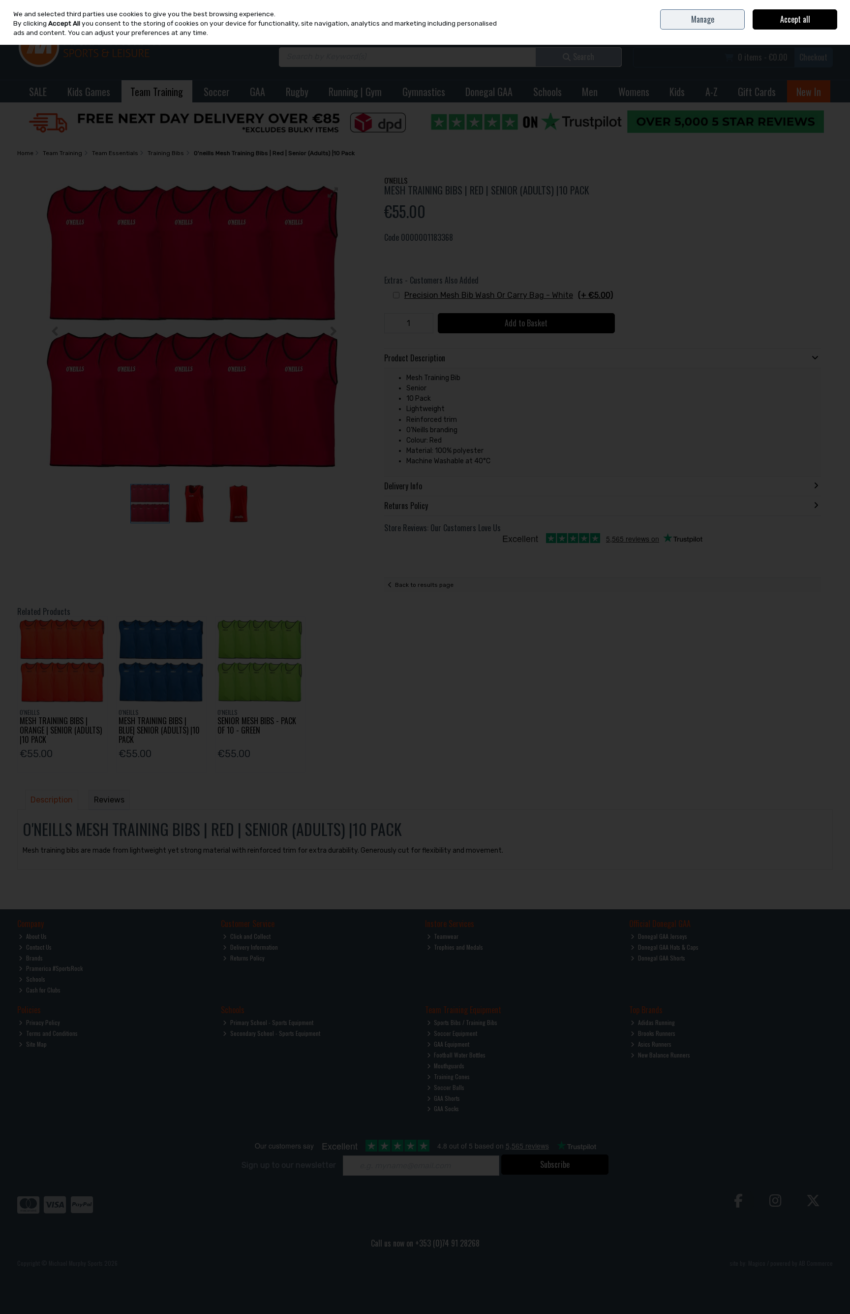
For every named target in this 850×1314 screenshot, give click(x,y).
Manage (702, 19)
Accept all (795, 19)
